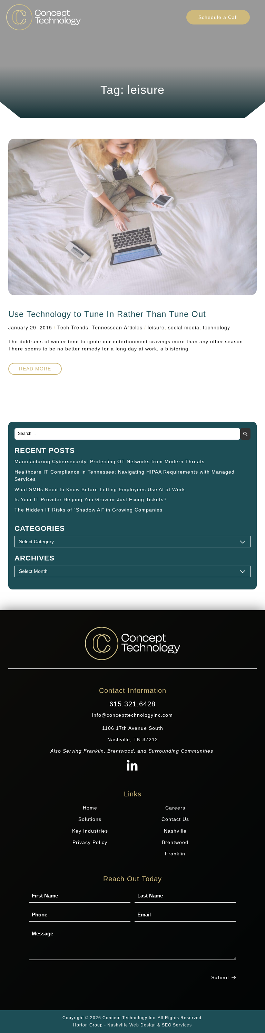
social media (183, 327)
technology (216, 327)
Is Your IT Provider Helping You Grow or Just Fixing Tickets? (90, 499)
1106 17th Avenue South (132, 728)
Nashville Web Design (131, 1025)
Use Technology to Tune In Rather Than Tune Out (107, 314)
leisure (156, 327)
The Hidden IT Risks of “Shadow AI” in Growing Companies (88, 510)
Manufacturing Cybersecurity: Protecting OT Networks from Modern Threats (109, 461)
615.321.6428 (132, 704)
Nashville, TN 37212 (132, 739)
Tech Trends (72, 327)
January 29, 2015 (30, 327)
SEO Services (177, 1025)
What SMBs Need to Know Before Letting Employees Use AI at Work (99, 489)
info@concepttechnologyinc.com (132, 715)
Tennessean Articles (117, 327)
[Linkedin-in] (133, 767)
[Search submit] (245, 434)
